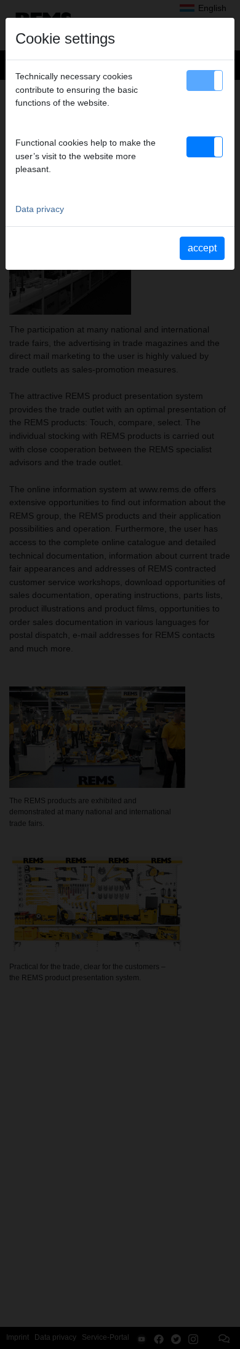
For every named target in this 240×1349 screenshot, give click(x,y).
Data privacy (39, 209)
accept (202, 248)
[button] (204, 80)
